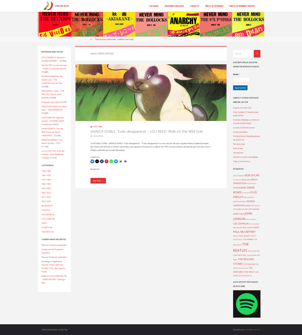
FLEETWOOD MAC (239, 201)
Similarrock (46, 249)
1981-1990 (46, 184)
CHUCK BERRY (239, 187)
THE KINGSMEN (252, 255)
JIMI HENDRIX (254, 209)
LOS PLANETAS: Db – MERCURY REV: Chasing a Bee (54, 279)
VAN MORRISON (246, 276)
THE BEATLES (48, 232)
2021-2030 (46, 201)
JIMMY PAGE (238, 214)
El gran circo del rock (242, 107)
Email (236, 74)
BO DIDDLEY (47, 205)
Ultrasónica (238, 152)
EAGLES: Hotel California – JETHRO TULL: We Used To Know (53, 268)
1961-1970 (46, 175)
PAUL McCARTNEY (244, 232)
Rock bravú (238, 148)
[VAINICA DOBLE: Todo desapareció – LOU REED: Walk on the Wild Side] (151, 92)
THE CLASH (252, 251)
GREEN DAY (249, 205)
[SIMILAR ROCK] (48, 6)
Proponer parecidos (58, 245)
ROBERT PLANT (249, 236)
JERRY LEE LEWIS (243, 209)
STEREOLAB (47, 227)
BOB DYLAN (252, 175)
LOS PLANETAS (48, 219)
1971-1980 (97, 126)
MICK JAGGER (237, 228)
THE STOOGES (243, 268)
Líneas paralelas (240, 132)
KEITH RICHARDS (251, 219)
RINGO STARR (238, 236)
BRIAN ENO (246, 179)
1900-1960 (46, 171)
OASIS (44, 223)
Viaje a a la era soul (241, 161)
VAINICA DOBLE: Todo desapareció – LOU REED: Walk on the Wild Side (146, 131)
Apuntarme (240, 87)
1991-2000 (46, 188)
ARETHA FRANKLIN (238, 176)
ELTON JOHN (246, 193)
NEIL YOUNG (248, 227)
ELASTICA (46, 210)
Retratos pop (239, 144)
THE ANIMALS (248, 239)
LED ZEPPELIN (48, 214)
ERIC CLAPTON (249, 197)
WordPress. (255, 330)
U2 (240, 275)
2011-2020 (46, 197)
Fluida (246, 330)
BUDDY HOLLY (251, 183)
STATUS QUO (237, 239)
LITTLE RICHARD (254, 224)
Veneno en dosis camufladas (245, 157)
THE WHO (249, 271)
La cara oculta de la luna (243, 127)
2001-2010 (46, 192)
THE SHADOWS (249, 264)
